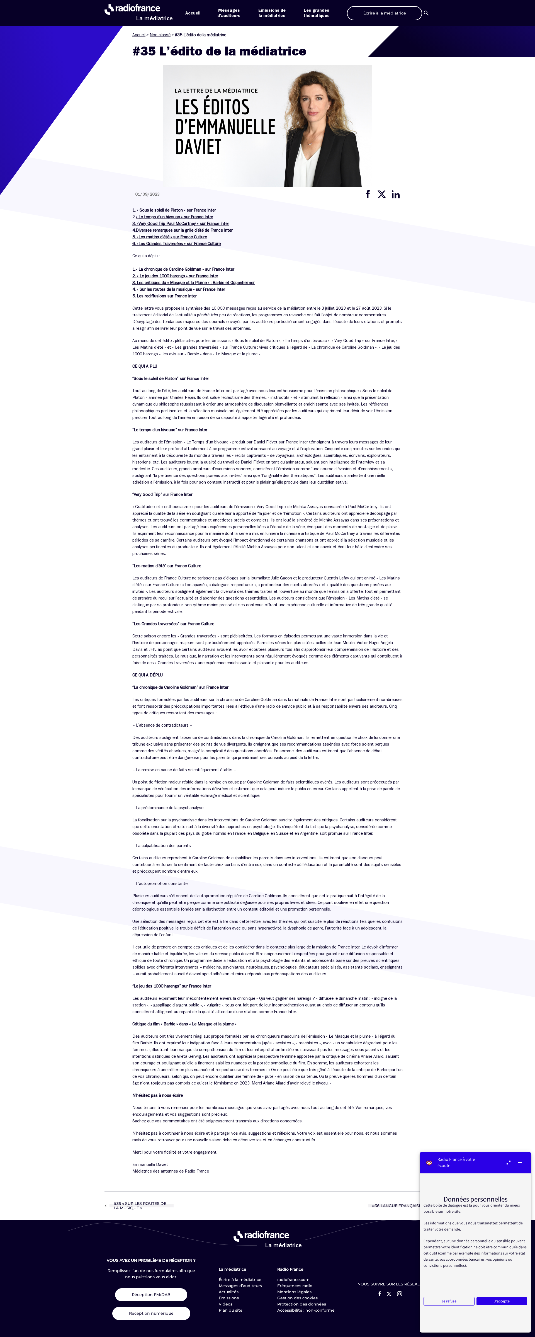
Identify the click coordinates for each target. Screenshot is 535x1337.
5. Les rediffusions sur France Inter (164, 296)
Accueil (192, 13)
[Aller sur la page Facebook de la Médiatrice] (379, 1293)
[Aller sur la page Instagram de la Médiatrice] (399, 1293)
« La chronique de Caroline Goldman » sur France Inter (185, 269)
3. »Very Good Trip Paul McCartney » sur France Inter (180, 223)
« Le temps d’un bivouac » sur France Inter (174, 217)
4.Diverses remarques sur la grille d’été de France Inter (182, 230)
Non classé (160, 35)
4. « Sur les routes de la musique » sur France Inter (178, 289)
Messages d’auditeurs (240, 1285)
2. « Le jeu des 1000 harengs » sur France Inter (175, 276)
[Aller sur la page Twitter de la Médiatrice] (388, 1294)
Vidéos (225, 1304)
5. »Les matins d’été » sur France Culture (169, 237)
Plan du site (230, 1310)
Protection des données (301, 1304)
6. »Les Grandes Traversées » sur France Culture (176, 243)
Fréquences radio (294, 1285)
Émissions (229, 1297)
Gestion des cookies (297, 1297)
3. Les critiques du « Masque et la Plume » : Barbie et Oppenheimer (193, 282)
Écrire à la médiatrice (240, 1279)
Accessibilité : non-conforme (306, 1310)
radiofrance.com (293, 1279)
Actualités (229, 1291)
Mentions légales (294, 1291)
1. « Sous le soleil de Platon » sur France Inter (174, 210)
